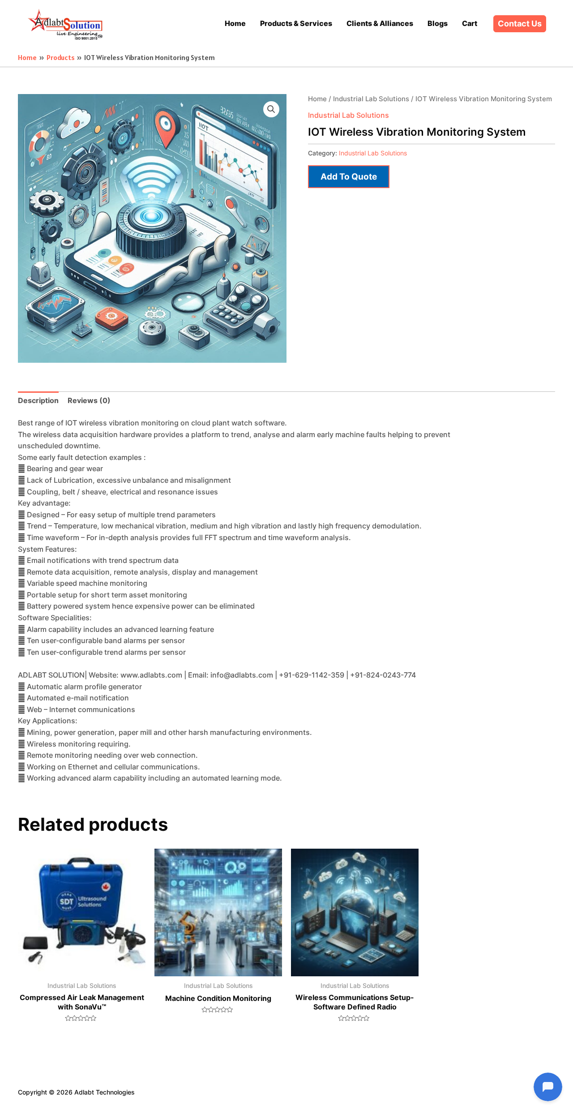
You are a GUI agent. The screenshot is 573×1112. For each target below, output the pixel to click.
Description (38, 400)
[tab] (38, 400)
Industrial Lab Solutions (371, 99)
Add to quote (349, 176)
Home (317, 99)
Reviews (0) (89, 400)
